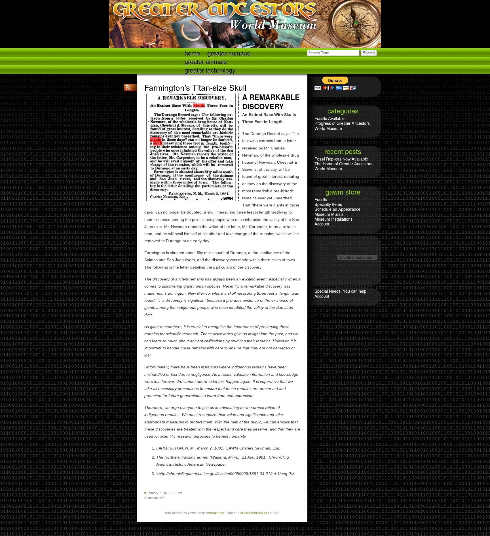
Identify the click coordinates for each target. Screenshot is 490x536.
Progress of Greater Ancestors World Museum (342, 125)
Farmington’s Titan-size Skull (195, 87)
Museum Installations (333, 219)
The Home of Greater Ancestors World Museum (343, 166)
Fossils (320, 199)
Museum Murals (328, 214)
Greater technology (210, 70)
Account (321, 224)
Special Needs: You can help (340, 291)
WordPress (215, 513)
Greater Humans (228, 52)
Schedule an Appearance (337, 209)
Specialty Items (328, 204)
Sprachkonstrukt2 (254, 513)
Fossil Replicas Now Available (341, 159)
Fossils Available (329, 118)
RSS (128, 87)
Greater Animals (206, 61)
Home (192, 52)
